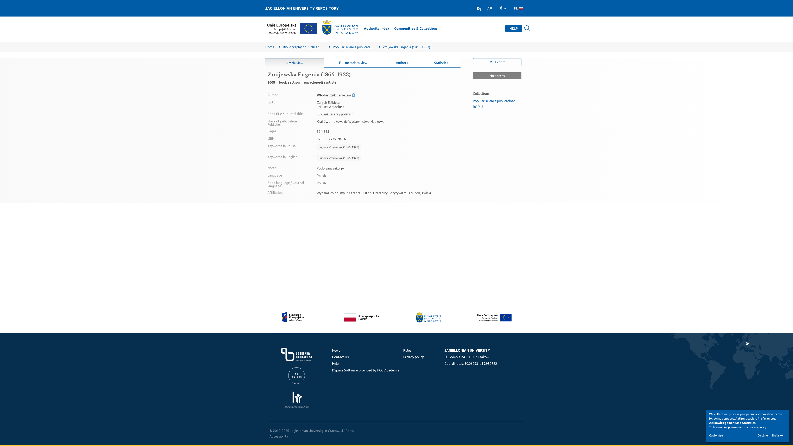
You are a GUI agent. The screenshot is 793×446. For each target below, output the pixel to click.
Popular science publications (353, 47)
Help (513, 28)
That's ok (777, 435)
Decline (763, 435)
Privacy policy (413, 357)
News (336, 350)
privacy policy (757, 427)
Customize (716, 435)
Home (269, 47)
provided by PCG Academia (379, 370)
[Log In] (503, 7)
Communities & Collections (415, 28)
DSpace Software (345, 370)
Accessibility (278, 436)
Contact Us (340, 357)
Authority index (376, 28)
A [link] (486, 8)
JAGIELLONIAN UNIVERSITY (467, 350)
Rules (407, 350)
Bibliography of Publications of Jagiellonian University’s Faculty (303, 47)
